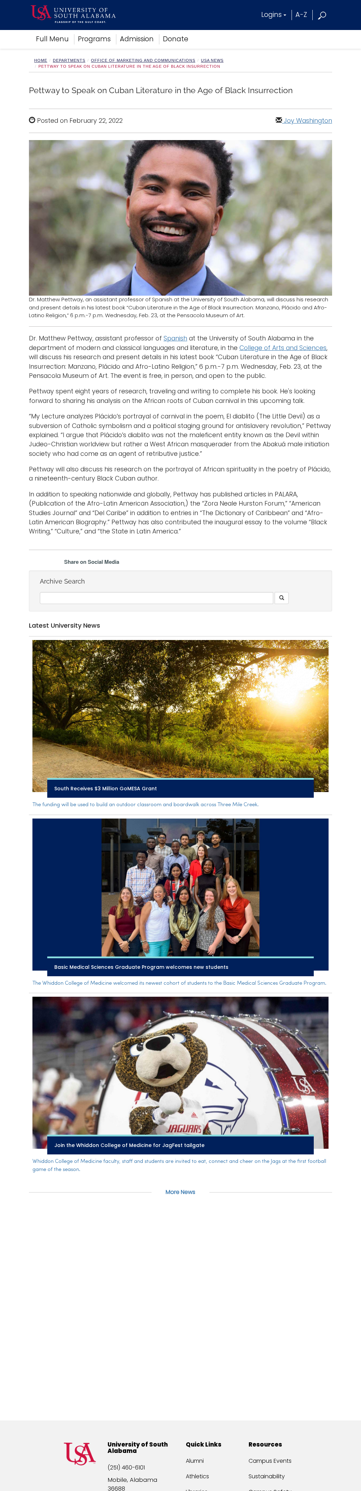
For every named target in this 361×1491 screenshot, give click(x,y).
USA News (212, 60)
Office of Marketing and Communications (143, 60)
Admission (137, 39)
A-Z (301, 14)
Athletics (197, 1476)
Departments (69, 60)
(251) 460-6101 (126, 1467)
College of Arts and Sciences (282, 348)
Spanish (175, 338)
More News (180, 1192)
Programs (94, 39)
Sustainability (267, 1476)
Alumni (195, 1461)
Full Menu (52, 39)
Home (40, 60)
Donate (175, 39)
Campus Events (270, 1461)
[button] (322, 14)
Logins (271, 14)
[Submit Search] (282, 598)
